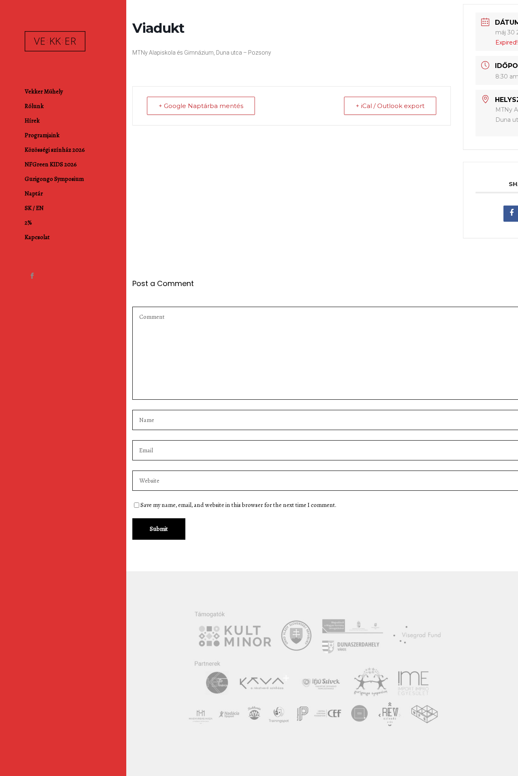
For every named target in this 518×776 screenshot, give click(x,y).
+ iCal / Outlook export (390, 106)
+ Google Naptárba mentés (201, 106)
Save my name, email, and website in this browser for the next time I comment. (238, 505)
